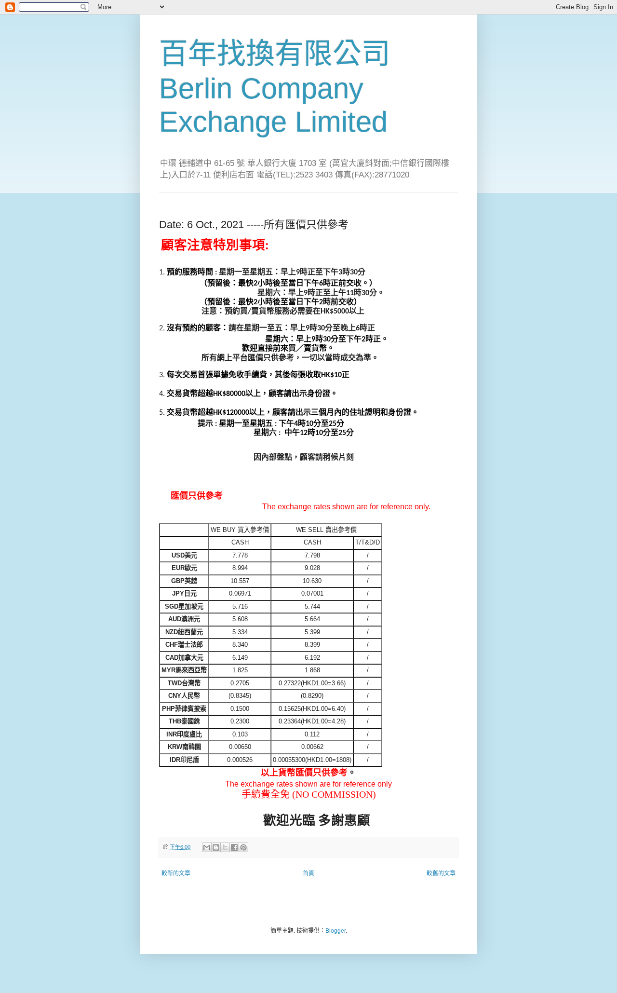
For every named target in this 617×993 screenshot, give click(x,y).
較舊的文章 (441, 873)
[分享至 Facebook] (234, 847)
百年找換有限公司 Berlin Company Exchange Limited (274, 88)
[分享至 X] (225, 847)
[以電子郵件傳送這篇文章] (207, 847)
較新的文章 (175, 873)
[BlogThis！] (216, 847)
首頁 (308, 873)
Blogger (335, 930)
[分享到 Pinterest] (243, 847)
